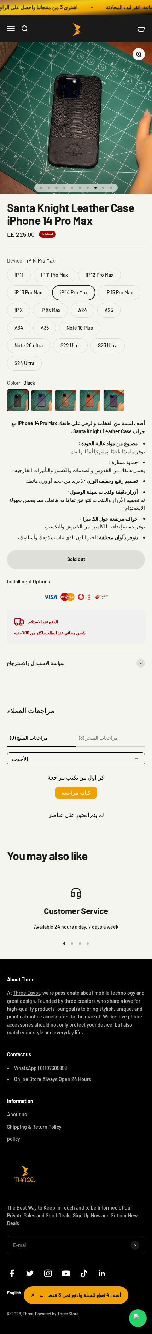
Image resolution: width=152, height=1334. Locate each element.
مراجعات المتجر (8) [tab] (98, 738)
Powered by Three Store (56, 1313)
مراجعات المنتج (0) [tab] (29, 738)
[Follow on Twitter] (30, 1273)
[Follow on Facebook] (12, 1273)
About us (17, 1114)
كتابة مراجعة (76, 792)
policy (13, 1139)
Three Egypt (26, 993)
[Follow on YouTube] (66, 1273)
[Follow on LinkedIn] (102, 1273)
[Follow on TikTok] (84, 1273)
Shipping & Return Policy (34, 1127)
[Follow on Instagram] (48, 1273)
